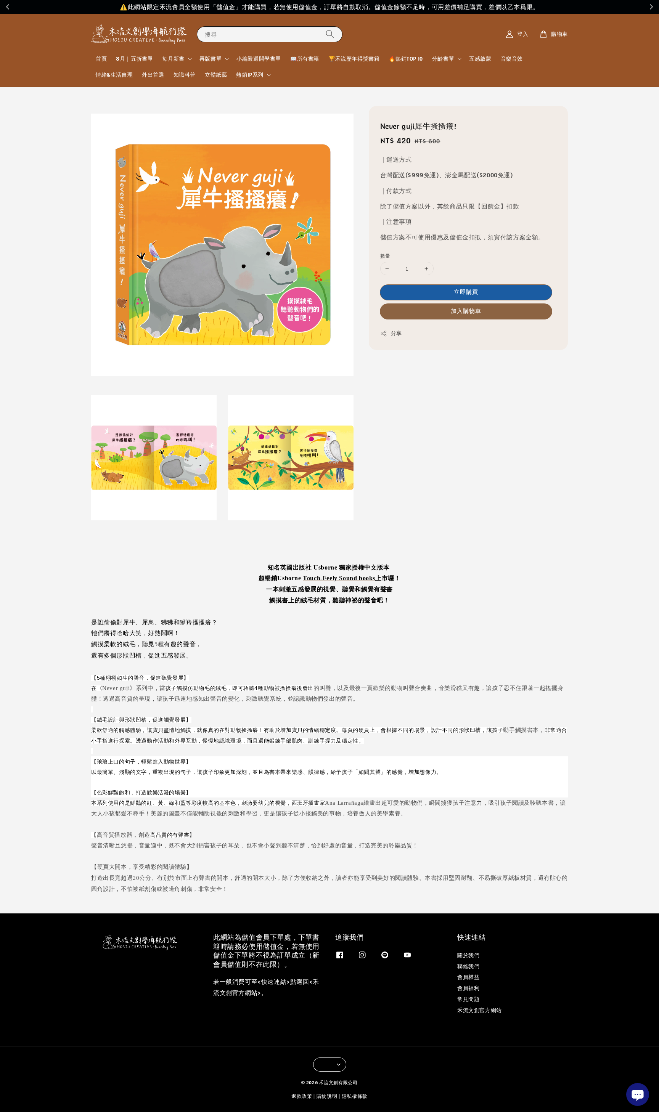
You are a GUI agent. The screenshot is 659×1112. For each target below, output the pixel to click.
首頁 (101, 58)
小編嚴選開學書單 (258, 58)
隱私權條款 (355, 1096)
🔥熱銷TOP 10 (406, 58)
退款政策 (301, 1096)
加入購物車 (466, 311)
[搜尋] (330, 34)
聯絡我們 (468, 966)
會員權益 (468, 977)
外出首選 (153, 74)
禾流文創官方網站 (479, 1010)
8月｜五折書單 (134, 58)
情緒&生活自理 (114, 74)
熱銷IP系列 (250, 74)
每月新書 (173, 58)
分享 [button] (396, 333)
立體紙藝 (216, 74)
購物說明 (327, 1096)
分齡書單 (443, 58)
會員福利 (468, 988)
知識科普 (185, 74)
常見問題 (468, 999)
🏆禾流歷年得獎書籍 (353, 58)
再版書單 (210, 58)
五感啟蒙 (480, 58)
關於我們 (468, 955)
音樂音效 (512, 58)
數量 (385, 256)
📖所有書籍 (304, 58)
